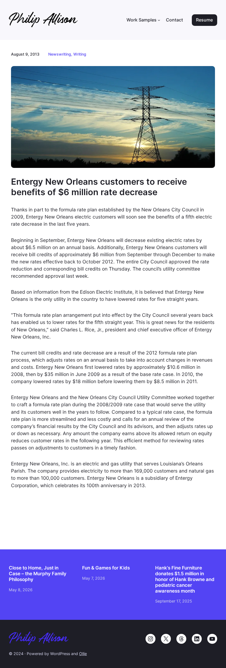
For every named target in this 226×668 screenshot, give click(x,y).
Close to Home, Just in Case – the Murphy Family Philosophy (37, 573)
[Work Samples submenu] (159, 20)
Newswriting (59, 54)
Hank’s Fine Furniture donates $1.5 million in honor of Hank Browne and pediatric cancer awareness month (184, 579)
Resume (204, 20)
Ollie (83, 653)
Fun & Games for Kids (106, 568)
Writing (79, 54)
